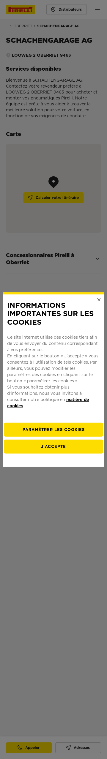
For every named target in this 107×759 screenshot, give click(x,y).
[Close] (99, 299)
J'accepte (53, 446)
